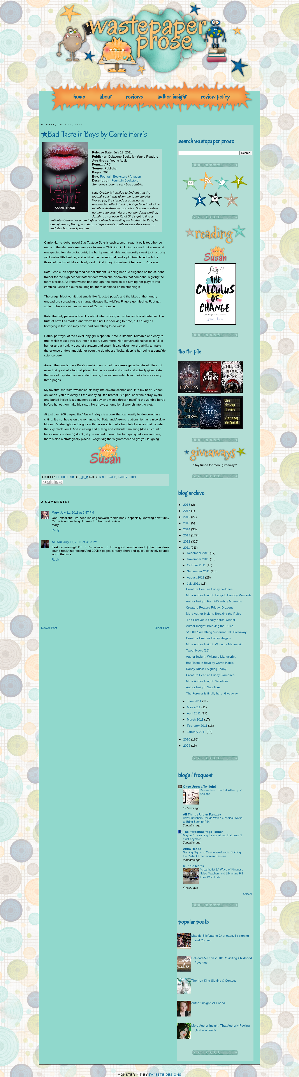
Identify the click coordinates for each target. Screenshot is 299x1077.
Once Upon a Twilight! (199, 786)
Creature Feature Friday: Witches (209, 589)
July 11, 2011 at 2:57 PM (77, 512)
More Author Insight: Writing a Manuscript (214, 644)
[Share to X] (52, 482)
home (79, 96)
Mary (55, 512)
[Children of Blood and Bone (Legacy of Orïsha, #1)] (232, 392)
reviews (134, 96)
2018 (187, 504)
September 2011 (199, 571)
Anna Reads (192, 849)
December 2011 (198, 553)
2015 (187, 523)
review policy (215, 96)
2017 (187, 511)
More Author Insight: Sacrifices (207, 681)
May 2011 (194, 707)
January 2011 (197, 731)
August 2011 (196, 577)
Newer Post (49, 628)
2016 (187, 517)
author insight (172, 96)
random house (127, 477)
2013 (187, 535)
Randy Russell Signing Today (206, 669)
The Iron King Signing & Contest (213, 980)
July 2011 (194, 583)
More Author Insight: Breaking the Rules (213, 613)
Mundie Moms (193, 866)
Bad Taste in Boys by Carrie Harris (210, 662)
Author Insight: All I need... (209, 1003)
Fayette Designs (165, 1074)
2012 (187, 541)
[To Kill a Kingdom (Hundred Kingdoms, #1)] (189, 427)
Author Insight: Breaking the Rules (209, 626)
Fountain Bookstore (113, 176)
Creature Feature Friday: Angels (208, 638)
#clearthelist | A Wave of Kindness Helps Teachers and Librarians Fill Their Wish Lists (221, 873)
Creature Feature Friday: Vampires (210, 675)
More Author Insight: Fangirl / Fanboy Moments (219, 595)
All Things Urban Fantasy (202, 814)
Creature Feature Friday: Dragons (209, 607)
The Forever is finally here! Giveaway (212, 693)
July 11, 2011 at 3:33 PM (80, 542)
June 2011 (194, 701)
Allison (57, 542)
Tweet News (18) (197, 650)
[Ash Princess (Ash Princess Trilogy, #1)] (189, 392)
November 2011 (198, 559)
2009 (187, 745)
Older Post (162, 628)
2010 (187, 739)
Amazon (135, 176)
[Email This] (44, 482)
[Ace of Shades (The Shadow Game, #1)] (210, 392)
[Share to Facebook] (57, 482)
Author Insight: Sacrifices (203, 687)
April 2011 (194, 713)
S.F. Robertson (66, 477)
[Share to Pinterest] (61, 482)
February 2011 (197, 725)
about (106, 96)
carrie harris (107, 477)
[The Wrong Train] (232, 428)
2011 (187, 547)
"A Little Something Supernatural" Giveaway (216, 632)
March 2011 (195, 719)
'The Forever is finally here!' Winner (210, 619)
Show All (247, 893)
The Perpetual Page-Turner (203, 831)
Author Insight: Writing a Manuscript (211, 656)
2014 (187, 529)
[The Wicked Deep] (210, 428)
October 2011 (197, 565)
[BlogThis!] (48, 482)
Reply (56, 530)
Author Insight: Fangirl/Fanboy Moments (214, 601)
